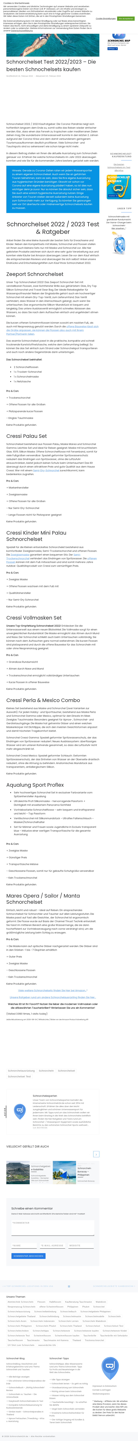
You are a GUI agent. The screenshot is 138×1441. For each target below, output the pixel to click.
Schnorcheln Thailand (71, 1326)
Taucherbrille (89, 1335)
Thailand (77, 1340)
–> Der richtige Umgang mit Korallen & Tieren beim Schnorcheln (66, 1421)
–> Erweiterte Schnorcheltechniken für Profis (66, 1414)
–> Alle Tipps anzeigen (59, 1379)
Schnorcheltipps (41, 1331)
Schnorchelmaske (72, 1316)
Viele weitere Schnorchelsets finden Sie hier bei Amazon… (52, 990)
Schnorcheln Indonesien (42, 1321)
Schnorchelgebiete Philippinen (95, 1311)
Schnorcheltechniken (18, 1331)
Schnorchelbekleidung (45, 1311)
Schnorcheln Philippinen (20, 1326)
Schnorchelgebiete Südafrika (40, 1168)
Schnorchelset (93, 1326)
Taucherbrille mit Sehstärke (114, 1335)
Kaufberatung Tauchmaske (78, 1302)
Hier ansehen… (118, 228)
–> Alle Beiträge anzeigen (18, 1377)
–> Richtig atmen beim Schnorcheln (65, 1391)
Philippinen (72, 1307)
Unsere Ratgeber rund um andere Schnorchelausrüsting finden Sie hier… (53, 997)
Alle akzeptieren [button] (126, 18)
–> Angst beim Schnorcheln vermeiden (66, 1409)
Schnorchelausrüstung (19, 1311)
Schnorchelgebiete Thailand (21, 1316)
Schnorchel (99, 1307)
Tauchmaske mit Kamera (56, 1340)
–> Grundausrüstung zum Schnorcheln (66, 1387)
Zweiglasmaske (20, 554)
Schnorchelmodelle (94, 1316)
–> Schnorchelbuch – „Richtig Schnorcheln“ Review (25, 1389)
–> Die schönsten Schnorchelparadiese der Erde (25, 1382)
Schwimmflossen (42, 1335)
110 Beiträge (40, 1128)
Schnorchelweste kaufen (86, 1331)
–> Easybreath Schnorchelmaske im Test (24, 1401)
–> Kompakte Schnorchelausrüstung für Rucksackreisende (24, 1406)
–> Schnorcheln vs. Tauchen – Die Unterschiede (21, 1395)
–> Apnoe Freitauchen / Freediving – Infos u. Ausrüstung (25, 1420)
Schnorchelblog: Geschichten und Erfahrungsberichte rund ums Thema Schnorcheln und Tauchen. (22, 1367)
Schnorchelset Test (113, 1326)
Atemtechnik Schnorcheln (20, 1302)
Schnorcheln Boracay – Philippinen (84, 1171)
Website (74, 1245)
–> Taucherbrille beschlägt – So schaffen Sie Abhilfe (68, 1403)
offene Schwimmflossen (51, 1307)
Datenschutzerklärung (22, 30)
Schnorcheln (114, 1316)
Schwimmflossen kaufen (67, 1335)
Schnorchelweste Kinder (115, 1331)
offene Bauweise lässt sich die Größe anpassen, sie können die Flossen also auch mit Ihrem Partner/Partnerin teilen (52, 330)
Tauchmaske (33, 1340)
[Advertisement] (52, 100)
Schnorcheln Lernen (68, 1321)
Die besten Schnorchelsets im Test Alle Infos (119, 167)
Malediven (101, 1302)
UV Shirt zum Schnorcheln (21, 1345)
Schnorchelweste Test (19, 1335)
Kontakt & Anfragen (102, 1390)
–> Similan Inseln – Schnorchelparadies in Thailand (24, 1413)
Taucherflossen (15, 1340)
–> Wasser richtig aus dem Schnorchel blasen (66, 1397)
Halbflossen (55, 1302)
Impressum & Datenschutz (105, 1386)
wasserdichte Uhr (47, 1345)
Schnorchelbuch (68, 1311)
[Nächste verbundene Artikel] (96, 1154)
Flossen (41, 1302)
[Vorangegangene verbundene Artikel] (90, 1154)
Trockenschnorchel (94, 1340)
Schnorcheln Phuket (46, 1326)
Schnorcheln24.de (19, 1436)
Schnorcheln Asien (17, 1321)
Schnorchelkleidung (49, 1316)
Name (17, 1245)
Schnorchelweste (61, 1331)
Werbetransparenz (101, 1394)
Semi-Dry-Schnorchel (46, 470)
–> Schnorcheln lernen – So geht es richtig (68, 1383)
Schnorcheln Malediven (94, 1321)
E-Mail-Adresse (52, 1245)
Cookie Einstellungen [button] (106, 18)
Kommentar (21, 1223)
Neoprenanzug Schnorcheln (21, 1307)
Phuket (85, 1307)
